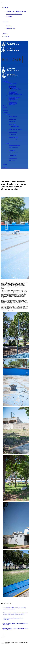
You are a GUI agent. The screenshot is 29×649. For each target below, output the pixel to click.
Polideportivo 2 (10, 28)
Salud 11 (5, 7)
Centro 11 (9, 25)
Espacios (5, 22)
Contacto (6, 36)
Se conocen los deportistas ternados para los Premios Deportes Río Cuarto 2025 (14, 608)
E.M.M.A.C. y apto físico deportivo (16, 11)
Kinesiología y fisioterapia (14, 14)
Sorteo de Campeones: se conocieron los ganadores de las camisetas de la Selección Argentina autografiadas (15, 613)
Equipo (5, 33)
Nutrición (9, 16)
